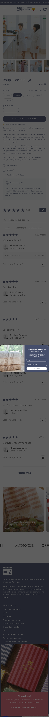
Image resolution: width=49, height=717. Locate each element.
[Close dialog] (47, 346)
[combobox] (36, 364)
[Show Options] (46, 364)
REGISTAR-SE (37, 368)
